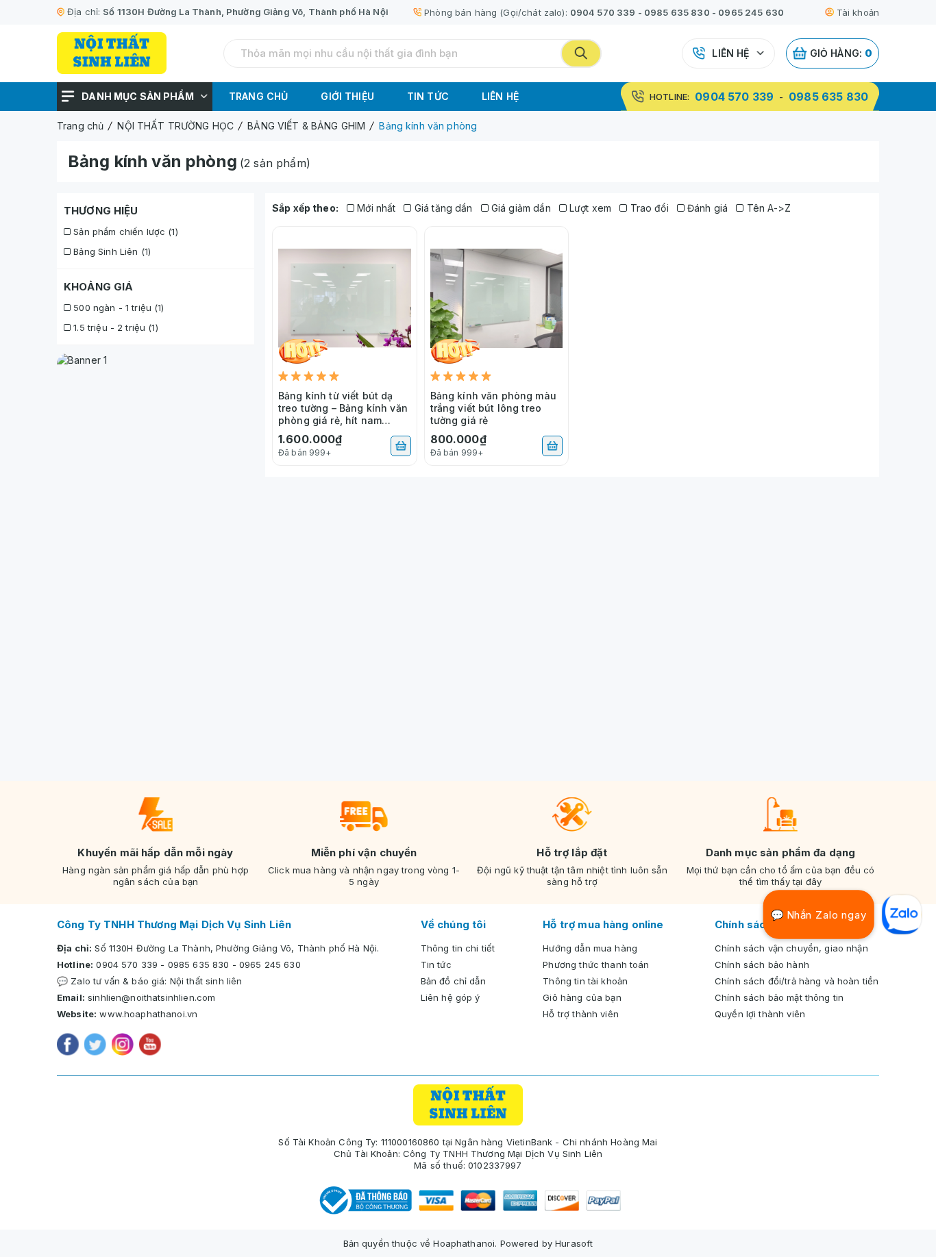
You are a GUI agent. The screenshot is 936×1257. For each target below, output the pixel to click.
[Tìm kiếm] (581, 53)
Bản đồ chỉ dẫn (453, 980)
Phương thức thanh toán (596, 964)
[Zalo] (902, 914)
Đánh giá (706, 208)
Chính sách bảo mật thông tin (779, 997)
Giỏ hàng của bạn (582, 997)
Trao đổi (647, 208)
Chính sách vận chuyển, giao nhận (791, 948)
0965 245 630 (751, 12)
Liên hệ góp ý (450, 997)
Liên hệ (730, 53)
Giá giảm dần (520, 208)
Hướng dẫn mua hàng (590, 948)
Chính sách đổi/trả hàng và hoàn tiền (796, 980)
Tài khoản (858, 12)
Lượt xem (589, 208)
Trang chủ (258, 96)
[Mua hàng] (401, 446)
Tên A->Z (766, 208)
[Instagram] (123, 1046)
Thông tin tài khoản (585, 980)
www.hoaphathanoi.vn (148, 1013)
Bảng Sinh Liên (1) (111, 251)
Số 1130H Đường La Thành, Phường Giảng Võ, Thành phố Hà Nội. (237, 948)
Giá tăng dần (442, 208)
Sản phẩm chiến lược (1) (124, 231)
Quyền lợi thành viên (760, 1013)
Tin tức (428, 96)
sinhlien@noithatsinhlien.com (151, 997)
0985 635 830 (677, 12)
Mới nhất (374, 208)
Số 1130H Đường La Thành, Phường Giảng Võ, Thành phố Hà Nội (246, 11)
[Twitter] (95, 1046)
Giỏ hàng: (841, 53)
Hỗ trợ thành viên (581, 1013)
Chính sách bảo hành (762, 964)
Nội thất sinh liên (206, 980)
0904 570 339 (603, 12)
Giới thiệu (347, 96)
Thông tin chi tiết (458, 948)
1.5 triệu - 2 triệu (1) (114, 327)
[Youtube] (150, 1046)
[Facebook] (68, 1046)
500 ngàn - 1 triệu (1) (117, 307)
